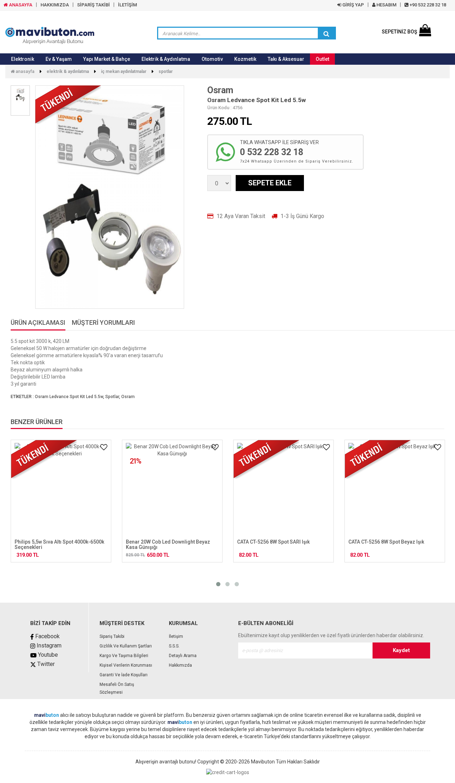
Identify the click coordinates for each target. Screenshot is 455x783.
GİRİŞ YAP (352, 4)
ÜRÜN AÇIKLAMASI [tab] (38, 322)
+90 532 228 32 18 (427, 4)
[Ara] (326, 34)
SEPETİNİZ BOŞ (399, 32)
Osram (220, 90)
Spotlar (166, 71)
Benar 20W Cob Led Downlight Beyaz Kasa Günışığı (168, 544)
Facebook (47, 636)
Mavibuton (263, 762)
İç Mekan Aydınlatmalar (123, 71)
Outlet (322, 59)
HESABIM (385, 4)
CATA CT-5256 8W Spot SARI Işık (273, 542)
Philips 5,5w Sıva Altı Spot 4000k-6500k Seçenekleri (59, 544)
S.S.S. (174, 646)
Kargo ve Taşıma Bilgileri (124, 655)
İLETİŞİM (127, 4)
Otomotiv (212, 59)
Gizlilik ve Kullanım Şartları (126, 646)
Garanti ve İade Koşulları (124, 674)
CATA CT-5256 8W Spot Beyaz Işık (386, 542)
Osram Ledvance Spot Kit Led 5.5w (69, 396)
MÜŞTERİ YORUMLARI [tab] (103, 322)
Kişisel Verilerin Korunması (126, 665)
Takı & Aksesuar (286, 59)
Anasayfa (24, 71)
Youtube (47, 654)
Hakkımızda (180, 665)
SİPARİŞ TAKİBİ (93, 4)
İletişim (176, 636)
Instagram (48, 645)
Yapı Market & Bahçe (106, 59)
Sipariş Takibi (112, 636)
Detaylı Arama (183, 655)
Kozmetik (245, 59)
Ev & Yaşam (59, 59)
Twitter (45, 664)
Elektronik (22, 59)
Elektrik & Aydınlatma (165, 59)
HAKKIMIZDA (55, 4)
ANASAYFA (20, 4)
